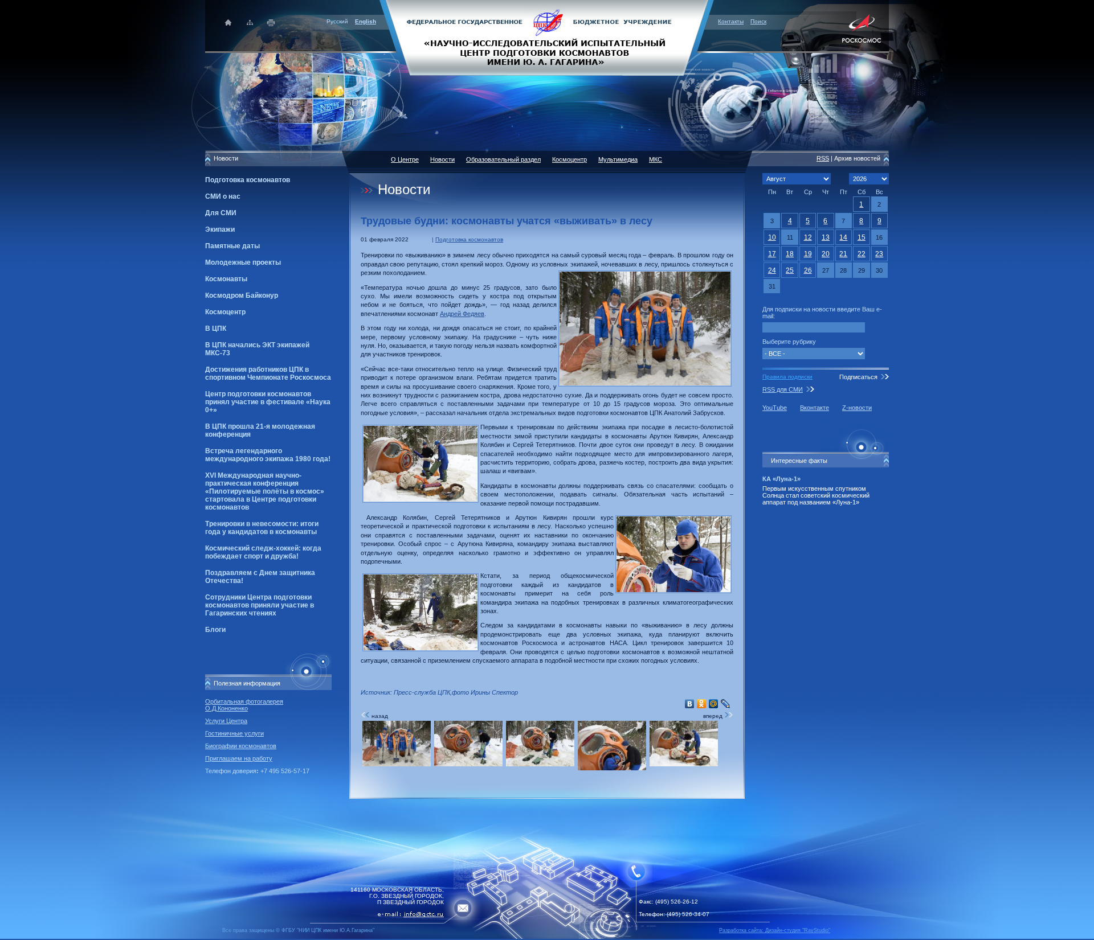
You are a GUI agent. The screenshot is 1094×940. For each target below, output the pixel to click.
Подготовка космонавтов (247, 180)
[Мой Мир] (714, 703)
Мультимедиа (618, 159)
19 (808, 254)
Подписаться (858, 376)
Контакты (731, 21)
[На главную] (547, 37)
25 (790, 270)
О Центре (405, 159)
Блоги (215, 630)
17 (772, 254)
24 (772, 270)
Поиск (758, 21)
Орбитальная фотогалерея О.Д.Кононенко (244, 705)
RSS (823, 158)
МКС (655, 159)
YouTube (774, 407)
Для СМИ (220, 213)
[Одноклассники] (702, 703)
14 (843, 237)
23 (879, 254)
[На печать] (271, 22)
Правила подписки (787, 376)
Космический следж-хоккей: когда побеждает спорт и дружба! (263, 552)
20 (826, 254)
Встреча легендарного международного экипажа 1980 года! (267, 455)
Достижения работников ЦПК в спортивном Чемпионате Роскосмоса (268, 373)
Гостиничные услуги (234, 733)
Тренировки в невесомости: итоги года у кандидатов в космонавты (262, 528)
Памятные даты (232, 246)
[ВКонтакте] (690, 703)
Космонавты (226, 279)
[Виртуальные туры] (547, 937)
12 (808, 237)
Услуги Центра (226, 720)
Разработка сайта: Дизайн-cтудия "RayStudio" (774, 930)
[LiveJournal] (726, 703)
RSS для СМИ (782, 389)
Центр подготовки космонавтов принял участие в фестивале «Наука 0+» (267, 402)
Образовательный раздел (503, 159)
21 (843, 254)
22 (862, 254)
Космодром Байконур (241, 295)
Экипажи (220, 229)
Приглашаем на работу (238, 758)
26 (808, 270)
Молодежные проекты (243, 262)
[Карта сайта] (250, 22)
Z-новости (857, 407)
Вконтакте (814, 407)
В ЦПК (215, 329)
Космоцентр (225, 312)
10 (772, 237)
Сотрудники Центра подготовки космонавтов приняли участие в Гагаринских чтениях (259, 605)
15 (862, 237)
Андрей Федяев (462, 313)
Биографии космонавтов (240, 745)
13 (826, 237)
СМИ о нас (222, 196)
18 (790, 254)
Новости (442, 159)
